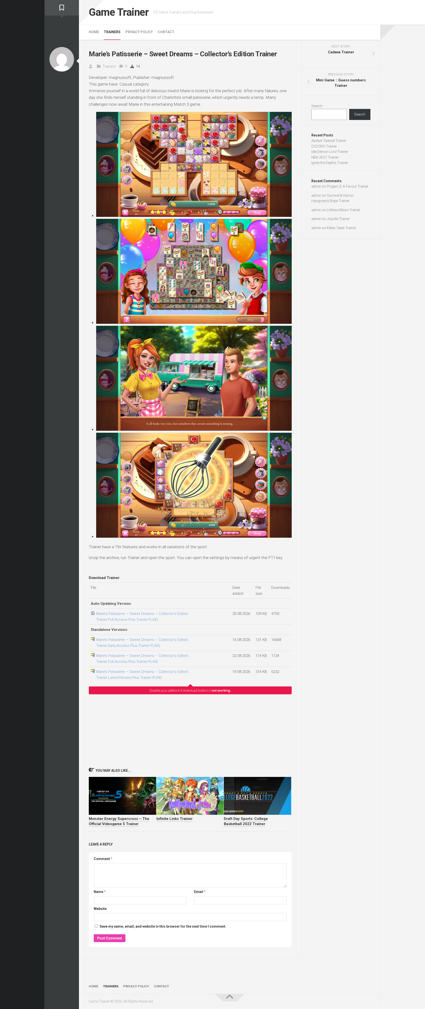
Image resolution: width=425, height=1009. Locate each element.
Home (94, 32)
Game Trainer (119, 12)
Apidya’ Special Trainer (328, 141)
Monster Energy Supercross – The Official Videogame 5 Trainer (119, 821)
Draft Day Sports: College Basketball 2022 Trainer (246, 821)
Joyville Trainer (338, 219)
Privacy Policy (139, 32)
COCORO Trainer (324, 146)
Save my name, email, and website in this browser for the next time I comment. (163, 926)
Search (316, 106)
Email (200, 892)
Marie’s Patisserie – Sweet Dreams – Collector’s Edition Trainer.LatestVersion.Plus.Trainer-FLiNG (142, 674)
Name (100, 892)
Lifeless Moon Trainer (343, 210)
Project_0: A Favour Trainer (347, 186)
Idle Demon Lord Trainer (329, 152)
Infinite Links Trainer (174, 818)
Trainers (112, 32)
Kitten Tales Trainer (341, 228)
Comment (103, 859)
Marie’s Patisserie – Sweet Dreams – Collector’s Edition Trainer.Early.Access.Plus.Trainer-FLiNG (142, 643)
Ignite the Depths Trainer (329, 163)
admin (316, 186)
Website (100, 909)
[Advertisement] (190, 730)
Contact (166, 32)
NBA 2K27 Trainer (325, 157)
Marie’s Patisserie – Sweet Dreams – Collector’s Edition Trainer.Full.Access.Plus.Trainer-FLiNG (142, 616)
